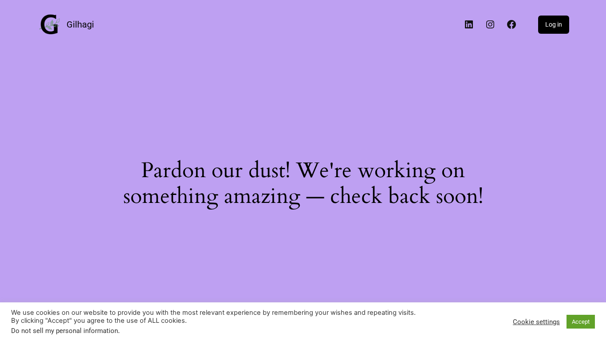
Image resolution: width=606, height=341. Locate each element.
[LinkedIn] (469, 24)
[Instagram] (490, 24)
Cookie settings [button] (536, 322)
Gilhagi (80, 24)
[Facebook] (511, 24)
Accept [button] (581, 321)
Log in (553, 24)
